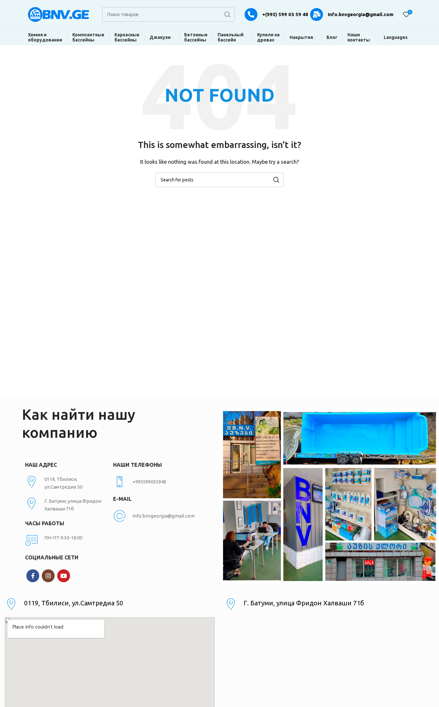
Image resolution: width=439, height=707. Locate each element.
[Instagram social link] (48, 575)
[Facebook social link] (32, 575)
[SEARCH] (227, 14)
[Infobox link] (153, 481)
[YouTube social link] (63, 575)
